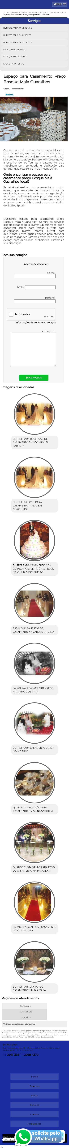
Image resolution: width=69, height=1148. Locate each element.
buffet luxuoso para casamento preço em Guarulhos (27, 506)
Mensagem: (48, 331)
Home (34, 1076)
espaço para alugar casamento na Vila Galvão (34, 929)
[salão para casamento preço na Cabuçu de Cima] (34, 662)
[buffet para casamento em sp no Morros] (34, 722)
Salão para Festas (13, 64)
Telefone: (50, 298)
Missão (34, 1095)
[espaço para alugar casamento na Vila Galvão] (34, 901)
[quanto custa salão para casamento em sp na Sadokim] (34, 781)
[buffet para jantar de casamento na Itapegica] (34, 961)
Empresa (34, 1086)
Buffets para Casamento (17, 35)
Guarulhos (26, 1017)
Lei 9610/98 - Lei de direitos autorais (39, 1037)
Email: (21, 286)
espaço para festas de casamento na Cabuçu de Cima (33, 630)
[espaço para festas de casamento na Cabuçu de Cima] (34, 602)
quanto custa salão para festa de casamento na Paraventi (34, 869)
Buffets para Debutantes (17, 42)
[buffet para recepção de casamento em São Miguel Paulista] (34, 413)
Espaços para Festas (15, 56)
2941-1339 (13, 1055)
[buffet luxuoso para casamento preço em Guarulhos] (34, 476)
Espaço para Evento (14, 49)
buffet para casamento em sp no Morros (33, 749)
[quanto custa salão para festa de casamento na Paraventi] (34, 841)
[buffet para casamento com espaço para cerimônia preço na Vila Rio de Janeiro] (34, 539)
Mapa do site (34, 1123)
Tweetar (9, 94)
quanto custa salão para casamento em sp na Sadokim (33, 809)
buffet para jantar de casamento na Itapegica (29, 988)
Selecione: (25, 1006)
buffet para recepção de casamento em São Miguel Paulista (30, 442)
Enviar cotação (34, 377)
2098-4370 (31, 1055)
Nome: (51, 272)
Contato (34, 1114)
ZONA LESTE (25, 1011)
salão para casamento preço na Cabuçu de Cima (33, 690)
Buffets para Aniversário (17, 28)
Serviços (34, 21)
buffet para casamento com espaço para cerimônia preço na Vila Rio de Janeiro (33, 569)
